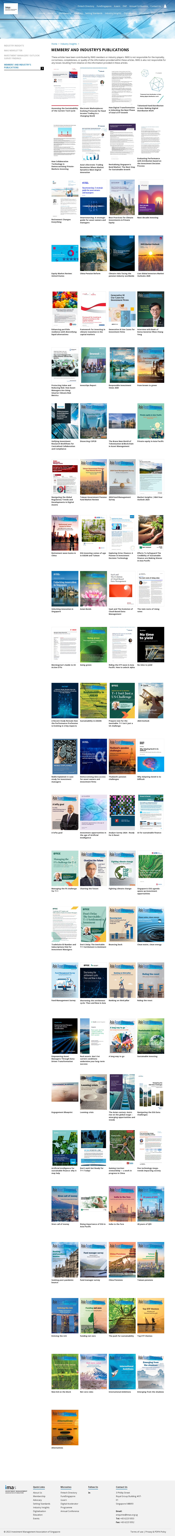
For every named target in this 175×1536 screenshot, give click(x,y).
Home (42, 13)
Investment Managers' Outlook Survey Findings (22, 57)
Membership (65, 13)
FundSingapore (104, 6)
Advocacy (78, 13)
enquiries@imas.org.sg (127, 1514)
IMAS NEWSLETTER (13, 50)
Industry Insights (113, 13)
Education (144, 13)
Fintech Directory (86, 6)
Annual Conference (138, 6)
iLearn (117, 6)
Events (154, 13)
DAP (125, 6)
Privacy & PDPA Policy (155, 1531)
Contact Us (155, 6)
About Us (52, 13)
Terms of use (136, 1531)
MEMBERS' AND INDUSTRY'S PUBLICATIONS (17, 66)
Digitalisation (130, 13)
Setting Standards (93, 13)
